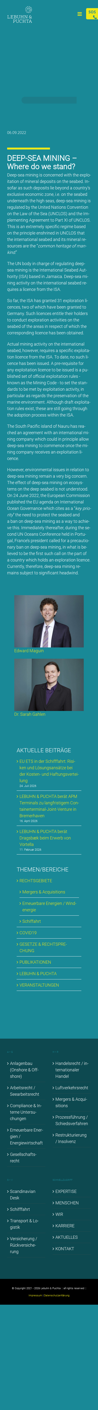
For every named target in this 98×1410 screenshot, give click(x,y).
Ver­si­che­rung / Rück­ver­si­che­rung (23, 1245)
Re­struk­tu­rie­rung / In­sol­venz (71, 1138)
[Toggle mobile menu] (80, 13)
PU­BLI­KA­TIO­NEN (35, 962)
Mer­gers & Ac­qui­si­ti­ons (43, 891)
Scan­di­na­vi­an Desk (22, 1194)
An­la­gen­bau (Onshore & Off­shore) (24, 1070)
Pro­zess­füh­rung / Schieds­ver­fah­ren (71, 1120)
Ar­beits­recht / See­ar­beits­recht (24, 1091)
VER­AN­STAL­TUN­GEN (39, 985)
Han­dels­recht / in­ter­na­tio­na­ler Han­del (71, 1070)
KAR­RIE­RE (64, 1225)
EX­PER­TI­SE (66, 1191)
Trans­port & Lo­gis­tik (24, 1224)
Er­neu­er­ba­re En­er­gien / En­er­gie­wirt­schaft (26, 1136)
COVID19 (28, 932)
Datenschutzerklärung (56, 1295)
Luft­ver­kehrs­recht (71, 1087)
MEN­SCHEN (67, 1202)
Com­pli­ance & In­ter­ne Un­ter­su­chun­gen (26, 1112)
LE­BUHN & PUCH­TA (38, 973)
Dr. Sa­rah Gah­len (29, 714)
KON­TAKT (64, 1248)
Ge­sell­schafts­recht (23, 1157)
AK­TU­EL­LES (66, 1237)
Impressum (35, 1295)
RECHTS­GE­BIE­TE (36, 880)
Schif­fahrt (31, 921)
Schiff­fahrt (20, 1209)
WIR (59, 1214)
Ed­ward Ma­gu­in (29, 650)
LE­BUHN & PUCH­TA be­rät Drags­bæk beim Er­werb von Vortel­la (45, 838)
